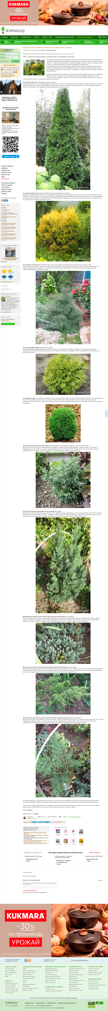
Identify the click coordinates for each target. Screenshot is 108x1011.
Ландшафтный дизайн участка (76, 968)
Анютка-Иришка (58, 844)
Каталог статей (6, 172)
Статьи (36, 37)
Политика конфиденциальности (66, 1003)
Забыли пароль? (5, 61)
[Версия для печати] (64, 822)
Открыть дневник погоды (7, 281)
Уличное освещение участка (76, 980)
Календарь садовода (10, 985)
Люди (3, 176)
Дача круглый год (92, 983)
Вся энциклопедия (6, 312)
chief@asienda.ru (48, 1005)
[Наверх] (106, 411)
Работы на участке (93, 981)
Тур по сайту (5, 187)
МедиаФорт (15, 1005)
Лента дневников (9, 968)
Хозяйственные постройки (95, 972)
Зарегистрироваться (30, 890)
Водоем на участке (74, 972)
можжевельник (63, 56)
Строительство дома (93, 968)
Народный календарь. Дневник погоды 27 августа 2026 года (8, 224)
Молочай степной (5, 296)
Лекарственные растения (11, 989)
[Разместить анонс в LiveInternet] (41, 822)
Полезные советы (9, 992)
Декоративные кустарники (51, 970)
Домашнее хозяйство (94, 979)
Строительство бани (93, 974)
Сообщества (26, 37)
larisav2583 (33, 50)
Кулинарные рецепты (93, 989)
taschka (73, 834)
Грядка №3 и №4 (5, 210)
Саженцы (30, 810)
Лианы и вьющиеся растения (52, 976)
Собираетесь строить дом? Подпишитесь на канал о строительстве (9, 99)
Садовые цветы (49, 972)
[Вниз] (106, 416)
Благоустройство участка (52, 42)
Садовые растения (27, 974)
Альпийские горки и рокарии (76, 974)
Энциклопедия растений (64, 37)
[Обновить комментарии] (106, 413)
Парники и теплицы (27, 990)
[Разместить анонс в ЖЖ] (47, 822)
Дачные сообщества (10, 970)
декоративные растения (29, 47)
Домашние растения (50, 980)
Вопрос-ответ (47, 37)
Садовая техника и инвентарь (54, 986)
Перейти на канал (9, 156)
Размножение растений (29, 978)
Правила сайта (6, 191)
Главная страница (7, 166)
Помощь (4, 193)
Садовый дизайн (73, 982)
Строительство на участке (68, 42)
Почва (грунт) (26, 986)
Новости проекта (6, 185)
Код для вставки (57, 822)
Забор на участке (73, 978)
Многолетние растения (51, 974)
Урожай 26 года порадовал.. (8, 231)
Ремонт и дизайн (92, 970)
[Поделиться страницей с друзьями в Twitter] (36, 822)
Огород (24, 968)
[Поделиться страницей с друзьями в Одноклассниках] (31, 822)
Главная (5, 37)
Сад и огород (6, 42)
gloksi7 (66, 844)
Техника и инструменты (88, 42)
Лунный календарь (10, 987)
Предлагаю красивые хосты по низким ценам (35, 843)
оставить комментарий (75, 816)
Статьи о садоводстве (11, 972)
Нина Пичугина (40, 1005)
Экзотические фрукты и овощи (53, 978)
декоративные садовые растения (44, 47)
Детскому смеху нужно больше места (11, 108)
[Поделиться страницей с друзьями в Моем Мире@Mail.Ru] (35, 822)
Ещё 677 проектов (95, 852)
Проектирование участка (75, 984)
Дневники (14, 37)
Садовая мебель (73, 986)
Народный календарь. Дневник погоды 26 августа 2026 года (8, 228)
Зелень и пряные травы (29, 972)
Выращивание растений (29, 976)
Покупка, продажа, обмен (11, 990)
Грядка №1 (3, 220)
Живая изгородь (73, 976)
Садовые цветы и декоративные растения (25, 42)
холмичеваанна (81, 845)
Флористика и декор (50, 982)
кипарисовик (68, 47)
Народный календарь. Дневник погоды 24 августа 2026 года (8, 238)
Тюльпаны (3, 207)
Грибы (24, 982)
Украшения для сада (74, 988)
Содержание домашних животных (97, 985)
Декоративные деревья (51, 968)
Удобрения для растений (29, 984)
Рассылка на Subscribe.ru (81, 960)
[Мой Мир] (7, 200)
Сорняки (25, 980)
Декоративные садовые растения (55, 966)
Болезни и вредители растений (31, 988)
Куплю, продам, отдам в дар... (49, 50)
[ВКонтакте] (5, 200)
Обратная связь (29, 1003)
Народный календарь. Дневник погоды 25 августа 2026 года (8, 234)
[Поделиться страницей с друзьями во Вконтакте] (33, 822)
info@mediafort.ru (60, 1007)
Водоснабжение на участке (76, 990)
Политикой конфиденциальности (8, 76)
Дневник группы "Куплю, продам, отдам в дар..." (31, 829)
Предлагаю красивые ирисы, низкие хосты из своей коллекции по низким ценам (35, 841)
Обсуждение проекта (8, 183)
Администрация (6, 189)
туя (58, 56)
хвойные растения (59, 47)
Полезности (8, 981)
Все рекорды (4, 261)
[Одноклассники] (2, 200)
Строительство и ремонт (95, 966)
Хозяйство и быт (103, 42)
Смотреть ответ (5, 320)
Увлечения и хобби (93, 987)
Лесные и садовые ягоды (29, 970)
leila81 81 (74, 844)
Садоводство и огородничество (32, 966)
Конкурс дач (5, 178)
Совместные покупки (84, 37)
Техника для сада (49, 989)
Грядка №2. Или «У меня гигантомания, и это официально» (9, 213)
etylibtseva (66, 834)
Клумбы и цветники (74, 970)
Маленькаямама (58, 835)
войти (26, 892)
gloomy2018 (81, 834)
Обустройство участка (75, 966)
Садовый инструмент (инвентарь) (53, 990)
